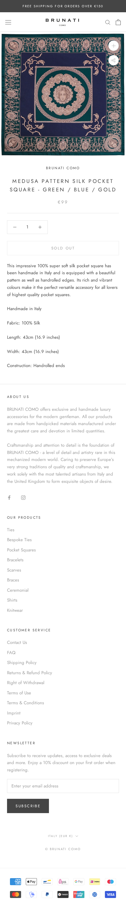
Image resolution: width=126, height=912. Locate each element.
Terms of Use (19, 693)
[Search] (107, 22)
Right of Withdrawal (25, 682)
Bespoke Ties (19, 540)
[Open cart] (118, 22)
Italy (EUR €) (60, 836)
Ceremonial (17, 590)
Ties (10, 530)
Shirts (12, 600)
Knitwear (15, 610)
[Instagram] (23, 497)
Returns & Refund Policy (29, 673)
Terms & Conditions (25, 703)
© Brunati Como (63, 849)
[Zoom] (113, 46)
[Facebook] (9, 497)
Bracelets (15, 560)
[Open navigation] (8, 22)
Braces (13, 580)
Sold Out (63, 248)
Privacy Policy (20, 723)
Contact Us (17, 642)
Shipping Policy (22, 662)
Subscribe (28, 806)
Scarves (14, 570)
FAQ (11, 652)
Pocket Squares (21, 550)
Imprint (14, 713)
